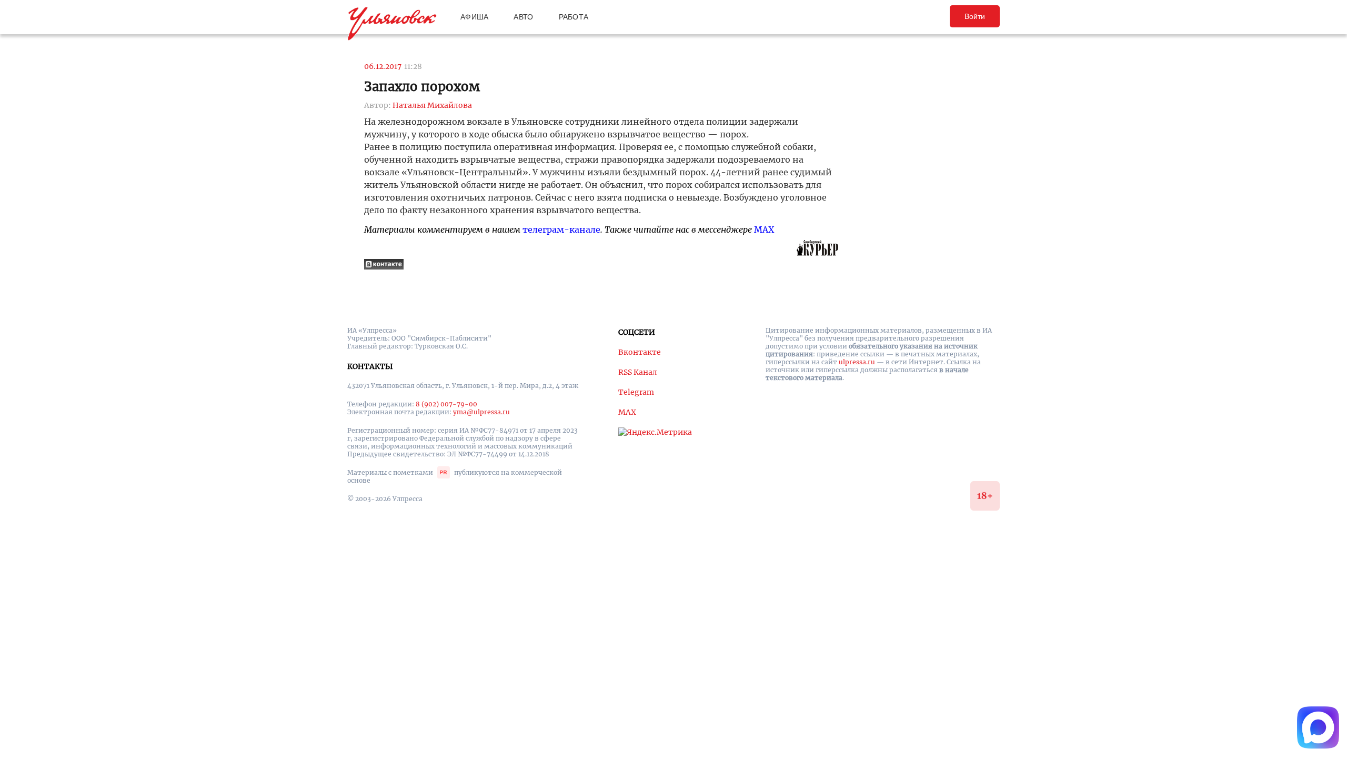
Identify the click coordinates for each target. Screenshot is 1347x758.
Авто (523, 17)
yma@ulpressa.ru (481, 412)
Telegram (636, 392)
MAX (764, 229)
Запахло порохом (422, 86)
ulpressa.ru (857, 362)
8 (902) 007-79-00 (446, 404)
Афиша (474, 17)
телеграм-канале (561, 229)
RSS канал (637, 372)
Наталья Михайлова (432, 105)
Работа (574, 17)
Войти (974, 16)
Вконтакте (639, 352)
